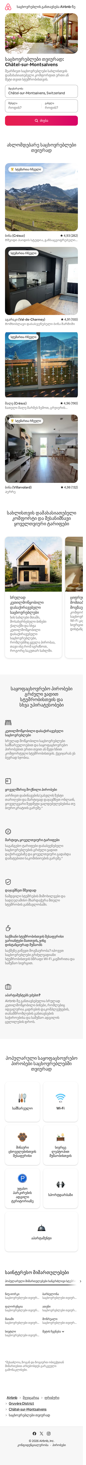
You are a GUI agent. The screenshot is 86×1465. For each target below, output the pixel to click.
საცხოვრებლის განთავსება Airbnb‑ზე (46, 7)
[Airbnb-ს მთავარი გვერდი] (8, 6)
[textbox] (23, 107)
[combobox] (41, 93)
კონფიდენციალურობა (32, 1445)
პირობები (59, 1445)
